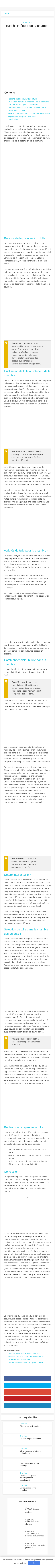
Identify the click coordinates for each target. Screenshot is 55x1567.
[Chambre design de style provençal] (17, 1547)
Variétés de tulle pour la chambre (23, 104)
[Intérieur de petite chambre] (17, 1523)
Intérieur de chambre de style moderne (25, 1362)
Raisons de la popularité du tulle (22, 99)
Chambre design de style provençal (35, 1546)
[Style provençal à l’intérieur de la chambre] (17, 1535)
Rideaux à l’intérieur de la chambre (24, 1353)
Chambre (27, 22)
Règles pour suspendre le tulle (22, 116)
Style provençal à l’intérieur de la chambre (34, 1534)
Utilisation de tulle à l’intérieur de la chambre (28, 101)
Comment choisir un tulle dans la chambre (27, 107)
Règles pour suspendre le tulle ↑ (24, 1127)
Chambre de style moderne (30, 1426)
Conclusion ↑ (12, 1171)
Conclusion (13, 119)
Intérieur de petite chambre (30, 1439)
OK (34, 1563)
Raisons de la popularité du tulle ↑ (26, 238)
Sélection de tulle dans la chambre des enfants (29, 113)
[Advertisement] (27, 59)
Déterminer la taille (16, 110)
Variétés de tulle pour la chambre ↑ (26, 550)
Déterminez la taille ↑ (17, 874)
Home (6, 13)
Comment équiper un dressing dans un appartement (28, 1478)
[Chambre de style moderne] (17, 1511)
